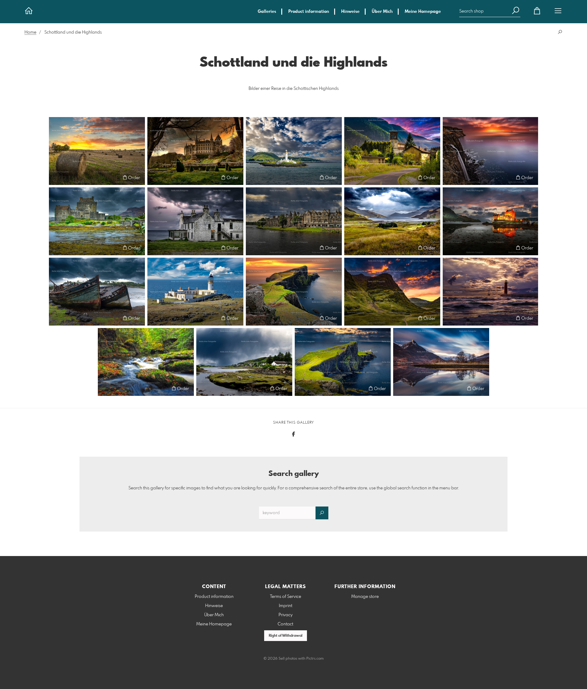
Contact (285, 624)
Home (30, 32)
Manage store (365, 597)
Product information (308, 11)
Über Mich (382, 11)
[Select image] (56, 177)
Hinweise (350, 11)
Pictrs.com (315, 659)
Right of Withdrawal (285, 636)
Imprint (285, 606)
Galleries (267, 11)
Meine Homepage (423, 11)
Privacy (286, 615)
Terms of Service (285, 597)
